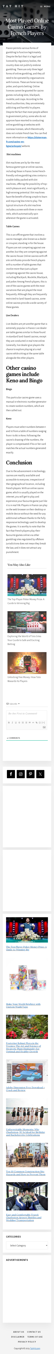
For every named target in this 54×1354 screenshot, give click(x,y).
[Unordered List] (26, 722)
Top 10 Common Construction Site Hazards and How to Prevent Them (25, 1173)
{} (40, 722)
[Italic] (12, 722)
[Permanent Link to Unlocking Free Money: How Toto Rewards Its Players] (26, 654)
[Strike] (19, 722)
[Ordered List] (22, 722)
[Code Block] (33, 722)
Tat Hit (13, 6)
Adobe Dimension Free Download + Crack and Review (25, 1089)
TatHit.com (35, 1348)
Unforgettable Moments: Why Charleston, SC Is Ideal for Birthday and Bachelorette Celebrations (25, 1132)
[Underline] (15, 722)
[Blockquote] (29, 722)
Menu (47, 7)
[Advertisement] (27, 816)
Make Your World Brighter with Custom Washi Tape (23, 1005)
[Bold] (9, 722)
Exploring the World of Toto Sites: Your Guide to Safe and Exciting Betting (24, 640)
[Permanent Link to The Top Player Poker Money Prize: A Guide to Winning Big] (26, 576)
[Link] (36, 722)
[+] (43, 722)
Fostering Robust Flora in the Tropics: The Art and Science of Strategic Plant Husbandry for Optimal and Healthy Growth (23, 1047)
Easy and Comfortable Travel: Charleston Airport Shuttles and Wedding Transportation (23, 1217)
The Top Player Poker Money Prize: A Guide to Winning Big (26, 948)
